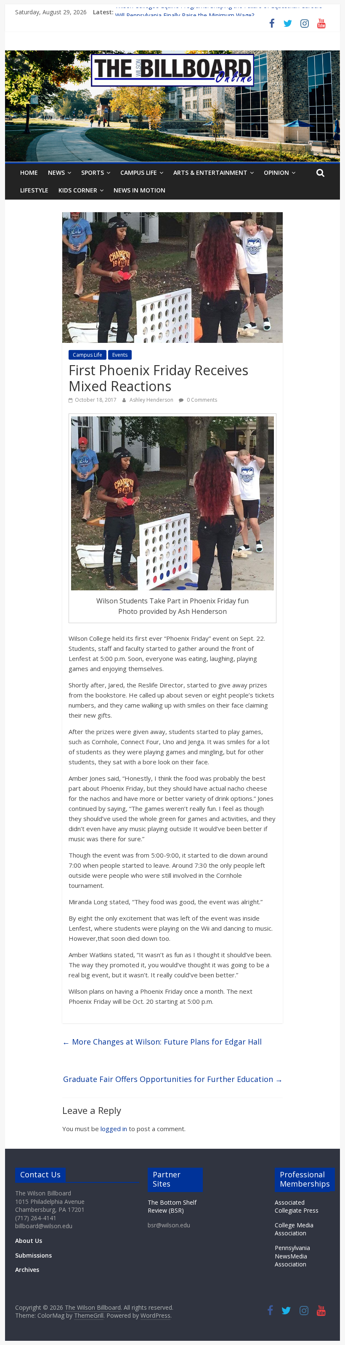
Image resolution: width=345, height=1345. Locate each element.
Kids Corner (77, 190)
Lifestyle (34, 190)
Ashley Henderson (152, 399)
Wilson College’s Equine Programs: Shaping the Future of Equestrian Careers (218, 12)
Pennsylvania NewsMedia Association (292, 1256)
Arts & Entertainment (210, 172)
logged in (114, 1128)
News (56, 172)
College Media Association (294, 1229)
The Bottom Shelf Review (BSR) (172, 1206)
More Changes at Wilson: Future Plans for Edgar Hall (162, 1042)
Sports (92, 172)
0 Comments (201, 399)
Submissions (33, 1255)
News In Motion (139, 190)
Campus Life (138, 172)
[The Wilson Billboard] (172, 55)
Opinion (276, 172)
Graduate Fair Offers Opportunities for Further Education (173, 1079)
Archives (27, 1270)
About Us (28, 1241)
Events (119, 354)
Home (29, 172)
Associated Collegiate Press (296, 1206)
